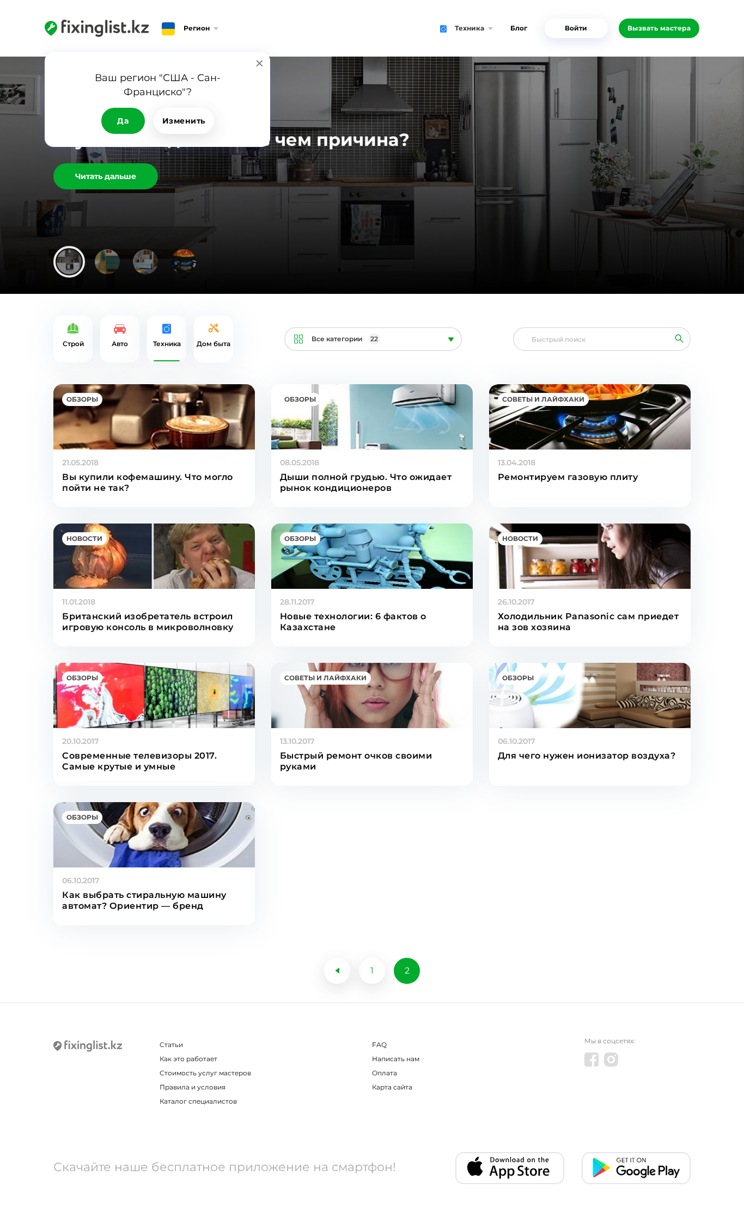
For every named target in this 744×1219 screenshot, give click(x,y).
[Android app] (636, 1168)
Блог (518, 28)
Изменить (183, 121)
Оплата (384, 1073)
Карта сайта (392, 1087)
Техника (167, 344)
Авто (120, 344)
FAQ (379, 1045)
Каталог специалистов (198, 1101)
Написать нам (395, 1059)
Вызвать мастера (659, 28)
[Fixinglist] (97, 28)
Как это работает (188, 1059)
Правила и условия (192, 1087)
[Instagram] (611, 1059)
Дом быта (213, 344)
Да (123, 121)
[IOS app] (509, 1168)
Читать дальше (105, 176)
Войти (576, 28)
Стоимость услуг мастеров (205, 1073)
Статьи (171, 1045)
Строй (73, 344)
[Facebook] (591, 1059)
